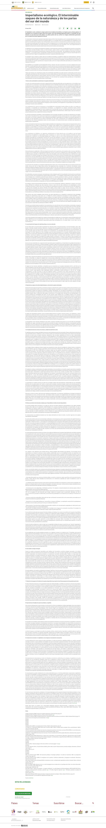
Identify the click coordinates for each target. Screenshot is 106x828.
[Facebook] (91, 2)
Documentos (28, 12)
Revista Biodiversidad (54, 8)
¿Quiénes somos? (30, 8)
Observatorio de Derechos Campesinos (82, 8)
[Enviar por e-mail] (79, 28)
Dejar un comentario (24, 793)
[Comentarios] (59, 28)
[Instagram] (94, 2)
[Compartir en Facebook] (63, 28)
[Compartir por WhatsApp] (71, 28)
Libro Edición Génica (66, 8)
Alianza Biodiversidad (42, 8)
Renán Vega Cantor (30, 24)
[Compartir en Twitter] (67, 28)
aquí (53, 715)
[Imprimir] (75, 28)
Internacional (46, 24)
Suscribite (86, 2)
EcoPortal (74, 703)
